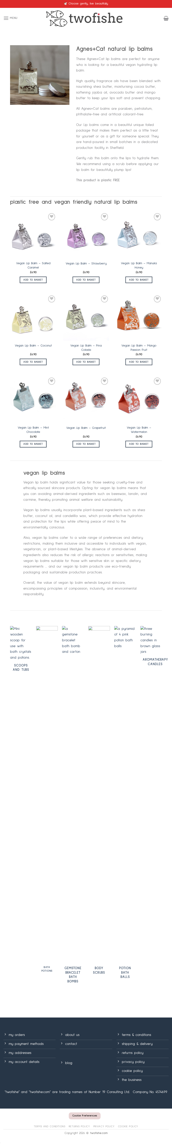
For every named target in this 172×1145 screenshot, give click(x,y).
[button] (10, 18)
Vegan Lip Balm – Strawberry (86, 263)
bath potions (47, 969)
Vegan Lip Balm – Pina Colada (86, 347)
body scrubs (99, 970)
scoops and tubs (21, 668)
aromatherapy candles (155, 662)
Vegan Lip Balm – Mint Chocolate (33, 430)
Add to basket (33, 280)
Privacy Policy (104, 1126)
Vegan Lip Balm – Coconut (33, 345)
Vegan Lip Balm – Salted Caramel (33, 265)
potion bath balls (125, 972)
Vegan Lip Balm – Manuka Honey (139, 265)
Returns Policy (79, 1126)
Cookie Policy (128, 1126)
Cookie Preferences (84, 1115)
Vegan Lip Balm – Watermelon (139, 430)
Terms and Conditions (49, 1126)
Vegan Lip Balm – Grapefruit (86, 427)
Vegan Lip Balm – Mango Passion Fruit (138, 347)
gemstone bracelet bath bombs (73, 974)
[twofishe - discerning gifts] (86, 18)
